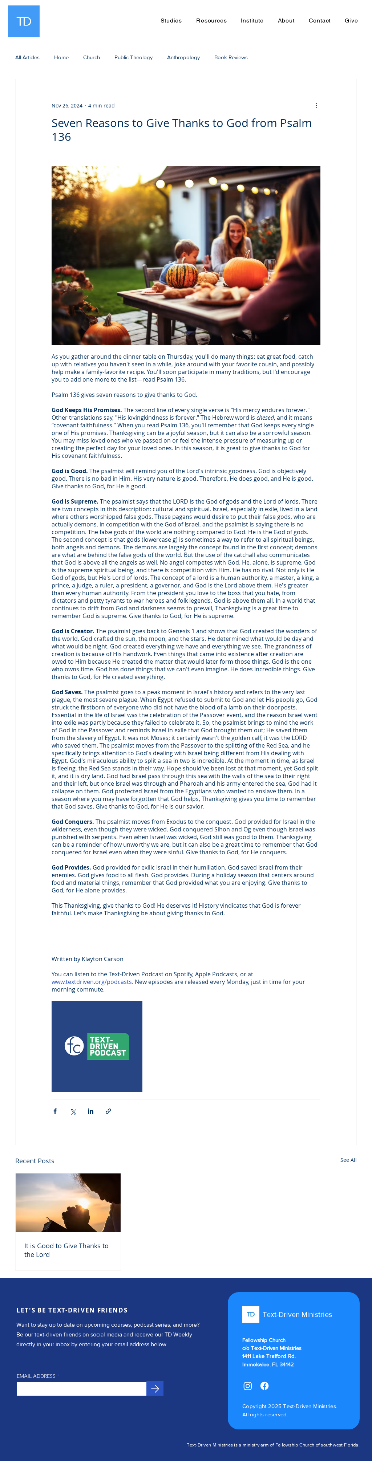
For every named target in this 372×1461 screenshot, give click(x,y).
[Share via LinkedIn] (90, 1111)
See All (348, 1159)
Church (91, 57)
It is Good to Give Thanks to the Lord (66, 1250)
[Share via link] (108, 1111)
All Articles (27, 57)
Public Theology (133, 57)
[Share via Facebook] (55, 1111)
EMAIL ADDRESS (36, 1376)
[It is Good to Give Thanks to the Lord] (68, 1202)
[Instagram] (247, 1385)
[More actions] (316, 105)
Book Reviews (231, 57)
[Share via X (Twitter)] (72, 1111)
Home (61, 57)
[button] (211, 20)
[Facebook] (264, 1385)
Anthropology (183, 57)
